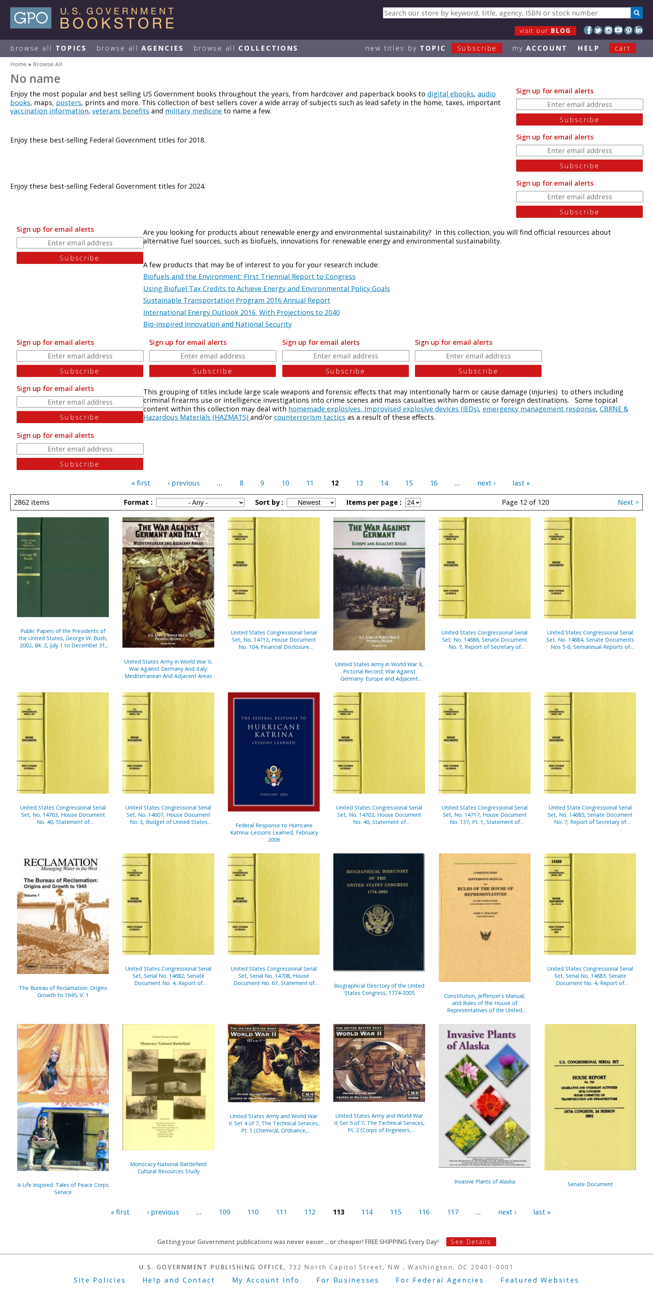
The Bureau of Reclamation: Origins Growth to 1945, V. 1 (63, 991)
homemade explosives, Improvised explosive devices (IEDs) (383, 408)
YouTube (618, 30)
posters (68, 102)
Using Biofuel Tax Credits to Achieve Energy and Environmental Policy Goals (266, 288)
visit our (545, 30)
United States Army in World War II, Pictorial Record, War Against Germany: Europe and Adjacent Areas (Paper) (379, 671)
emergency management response (539, 408)
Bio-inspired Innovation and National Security (217, 324)
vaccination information (49, 110)
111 (281, 1211)
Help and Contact (178, 1279)
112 (310, 1211)
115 (395, 1211)
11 (310, 482)
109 (224, 1211)
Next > (628, 502)
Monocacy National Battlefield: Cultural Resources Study (168, 1167)
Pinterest (628, 30)
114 (367, 1211)
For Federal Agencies (440, 1279)
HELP (588, 48)
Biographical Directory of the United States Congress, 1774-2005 (379, 989)
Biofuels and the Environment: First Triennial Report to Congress (249, 276)
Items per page (373, 502)
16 (434, 482)
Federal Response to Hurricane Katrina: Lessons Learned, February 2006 (274, 832)
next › (486, 482)
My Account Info (266, 1279)
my (540, 48)
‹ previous (184, 482)
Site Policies (100, 1279)
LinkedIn (638, 30)
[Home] (95, 26)
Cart (623, 48)
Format (137, 502)
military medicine (193, 110)
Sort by (268, 502)
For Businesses (347, 1279)
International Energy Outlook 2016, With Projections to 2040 (241, 312)
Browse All (48, 48)
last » (521, 482)
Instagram (608, 30)
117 (452, 1211)
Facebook (588, 30)
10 (285, 482)
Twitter (598, 30)
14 (384, 482)
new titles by (431, 48)
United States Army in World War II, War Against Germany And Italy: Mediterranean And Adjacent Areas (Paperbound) (168, 668)
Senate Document (590, 1184)
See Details (471, 1242)
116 (424, 1211)
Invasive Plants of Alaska (484, 1181)
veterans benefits (120, 110)
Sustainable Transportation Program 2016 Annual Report (236, 300)
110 (252, 1211)
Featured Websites (539, 1279)
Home (18, 64)
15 (409, 482)
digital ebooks (450, 93)
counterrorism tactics (309, 417)
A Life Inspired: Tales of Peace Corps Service (63, 1188)
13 (359, 482)
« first (141, 482)
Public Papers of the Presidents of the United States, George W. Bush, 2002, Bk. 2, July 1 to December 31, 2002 (63, 638)
